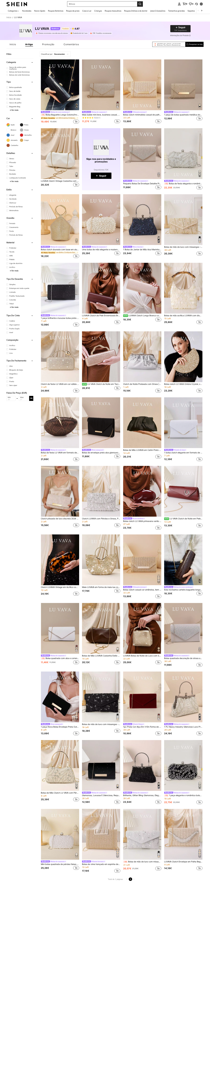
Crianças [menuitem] (98, 11)
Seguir (102, 175)
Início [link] (8, 17)
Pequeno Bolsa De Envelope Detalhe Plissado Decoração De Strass (142, 183)
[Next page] (134, 879)
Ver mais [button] (14, 110)
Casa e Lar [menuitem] (86, 11)
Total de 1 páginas (115, 879)
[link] (184, 4)
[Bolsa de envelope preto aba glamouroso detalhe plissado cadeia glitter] (101, 422)
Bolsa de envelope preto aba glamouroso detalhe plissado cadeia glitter (101, 452)
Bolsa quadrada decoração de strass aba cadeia (183, 658)
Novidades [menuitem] (26, 11)
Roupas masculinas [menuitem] (113, 11)
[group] (19, 68)
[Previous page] (127, 879)
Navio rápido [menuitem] (39, 11)
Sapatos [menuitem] (191, 11)
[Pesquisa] (140, 4)
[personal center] (179, 4)
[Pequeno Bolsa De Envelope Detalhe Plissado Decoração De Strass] (142, 153)
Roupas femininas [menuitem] (55, 11)
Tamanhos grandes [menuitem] (176, 11)
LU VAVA (42, 28)
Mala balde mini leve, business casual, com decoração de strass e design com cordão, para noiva (101, 115)
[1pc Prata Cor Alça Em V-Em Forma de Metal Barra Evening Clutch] (142, 697)
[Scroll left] (198, 11)
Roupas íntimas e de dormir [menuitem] (135, 11)
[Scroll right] (202, 11)
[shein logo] (16, 4)
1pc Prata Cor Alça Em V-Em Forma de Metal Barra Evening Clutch (142, 727)
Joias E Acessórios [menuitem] (157, 11)
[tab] (13, 44)
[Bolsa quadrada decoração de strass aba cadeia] (183, 628)
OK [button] (31, 398)
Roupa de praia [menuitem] (72, 11)
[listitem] (52, 33)
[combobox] (55, 54)
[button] (196, 4)
